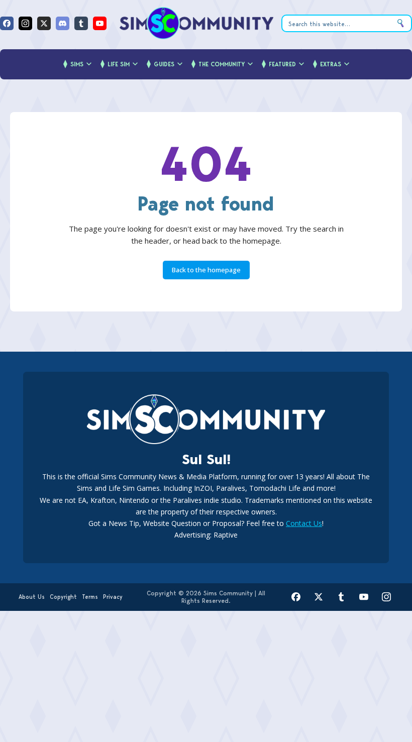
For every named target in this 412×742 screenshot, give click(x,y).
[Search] (400, 23)
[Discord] (62, 23)
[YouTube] (100, 23)
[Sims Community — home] (196, 23)
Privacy (113, 596)
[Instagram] (25, 23)
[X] (44, 23)
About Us (32, 596)
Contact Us (304, 523)
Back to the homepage (206, 269)
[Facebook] (7, 23)
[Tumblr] (81, 23)
